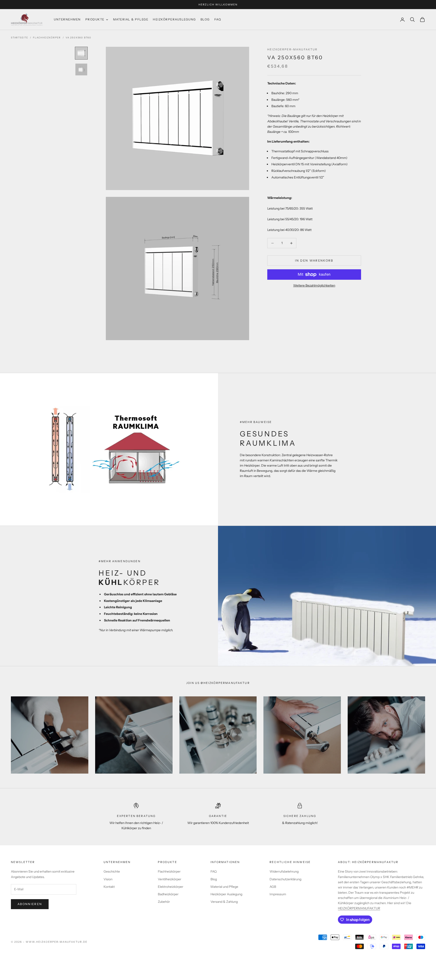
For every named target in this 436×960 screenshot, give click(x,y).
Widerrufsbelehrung (284, 871)
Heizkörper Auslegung (226, 894)
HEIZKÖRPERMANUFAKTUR (359, 908)
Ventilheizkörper (169, 879)
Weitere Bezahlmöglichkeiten (314, 285)
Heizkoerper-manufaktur (292, 49)
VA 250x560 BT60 (78, 37)
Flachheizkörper (47, 37)
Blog (214, 879)
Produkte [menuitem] (94, 19)
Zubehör (164, 902)
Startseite (19, 37)
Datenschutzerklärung (285, 879)
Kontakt (109, 887)
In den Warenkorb (314, 260)
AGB (273, 887)
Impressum (278, 894)
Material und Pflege (224, 887)
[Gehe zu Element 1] (81, 53)
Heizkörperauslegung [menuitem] (174, 19)
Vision (108, 879)
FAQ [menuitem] (217, 19)
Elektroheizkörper (170, 887)
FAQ (214, 871)
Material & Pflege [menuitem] (131, 19)
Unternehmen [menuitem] (67, 19)
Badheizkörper (168, 894)
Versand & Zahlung (224, 902)
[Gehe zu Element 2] (81, 69)
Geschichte (112, 871)
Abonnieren (29, 904)
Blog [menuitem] (205, 19)
